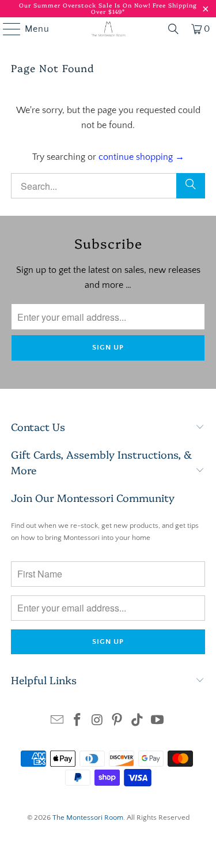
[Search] (190, 185)
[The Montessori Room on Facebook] (77, 721)
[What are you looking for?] (173, 28)
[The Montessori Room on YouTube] (157, 721)
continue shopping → (141, 157)
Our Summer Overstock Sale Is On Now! (86, 5)
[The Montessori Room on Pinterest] (117, 721)
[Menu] (6, 28)
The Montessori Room (87, 817)
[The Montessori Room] (108, 28)
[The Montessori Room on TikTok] (137, 721)
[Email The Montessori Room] (57, 721)
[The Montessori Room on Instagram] (97, 721)
